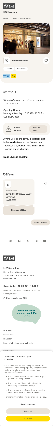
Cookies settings (27, 404)
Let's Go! (26, 316)
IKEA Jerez (7, 330)
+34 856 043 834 (11, 278)
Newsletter (7, 339)
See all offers (40, 222)
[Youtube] (45, 241)
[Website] (11, 241)
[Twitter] (28, 241)
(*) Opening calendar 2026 (15, 298)
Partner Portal (8, 335)
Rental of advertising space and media (18, 343)
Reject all (28, 411)
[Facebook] (19, 241)
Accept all (27, 418)
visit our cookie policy (35, 397)
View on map (36, 128)
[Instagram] (36, 241)
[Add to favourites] (46, 60)
